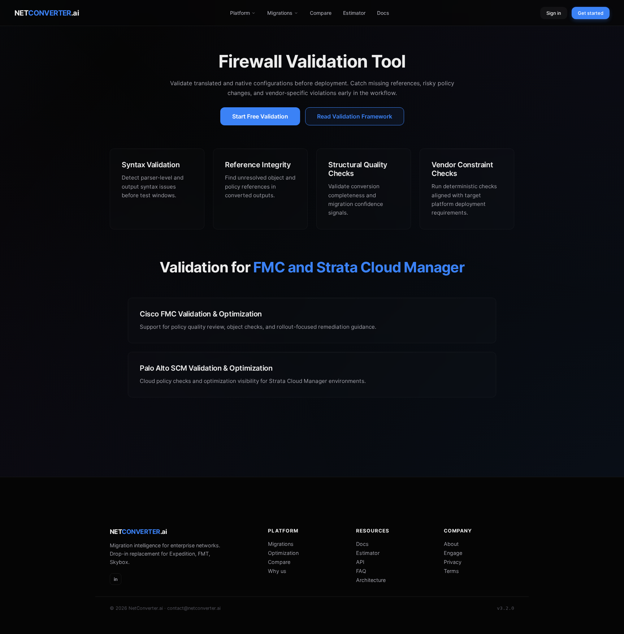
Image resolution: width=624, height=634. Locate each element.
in (116, 579)
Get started (590, 13)
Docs (383, 13)
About (451, 544)
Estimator (354, 13)
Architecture (371, 580)
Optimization (283, 553)
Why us (277, 571)
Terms (451, 571)
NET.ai (46, 13)
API (360, 562)
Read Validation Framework (354, 116)
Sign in (553, 13)
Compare (321, 13)
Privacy (453, 562)
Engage (453, 553)
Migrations (279, 13)
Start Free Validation (260, 116)
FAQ (361, 571)
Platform (240, 13)
